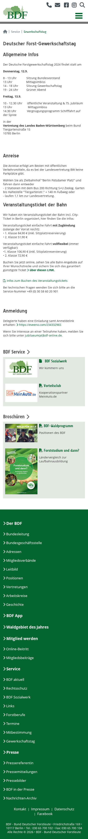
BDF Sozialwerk (55, 361)
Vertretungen (17, 586)
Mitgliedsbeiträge (20, 657)
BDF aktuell (15, 679)
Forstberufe (15, 714)
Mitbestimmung (19, 732)
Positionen (14, 578)
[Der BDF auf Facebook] (65, 6)
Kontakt (20, 809)
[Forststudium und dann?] (21, 471)
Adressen (13, 551)
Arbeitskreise (16, 595)
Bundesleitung (17, 534)
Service (15, 32)
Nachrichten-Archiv (21, 798)
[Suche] (81, 6)
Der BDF (14, 523)
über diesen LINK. (42, 270)
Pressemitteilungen (21, 771)
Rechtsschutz (16, 688)
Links (10, 706)
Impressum (40, 809)
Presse (12, 752)
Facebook (45, 813)
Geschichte (15, 604)
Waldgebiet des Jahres (27, 627)
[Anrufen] (47, 6)
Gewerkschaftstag (20, 741)
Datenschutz (64, 809)
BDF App (14, 615)
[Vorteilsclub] (21, 392)
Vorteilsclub (52, 386)
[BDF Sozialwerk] (21, 368)
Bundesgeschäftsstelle (24, 542)
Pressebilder (16, 780)
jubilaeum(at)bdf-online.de (43, 335)
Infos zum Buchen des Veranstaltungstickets (37, 281)
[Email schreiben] (56, 6)
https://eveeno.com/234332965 (40, 325)
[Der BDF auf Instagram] (73, 6)
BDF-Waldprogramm (58, 426)
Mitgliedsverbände (21, 560)
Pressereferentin (19, 763)
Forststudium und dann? (61, 450)
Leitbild (12, 569)
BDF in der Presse (20, 789)
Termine (12, 723)
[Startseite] (5, 32)
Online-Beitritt (17, 649)
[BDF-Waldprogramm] (21, 432)
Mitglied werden (22, 638)
